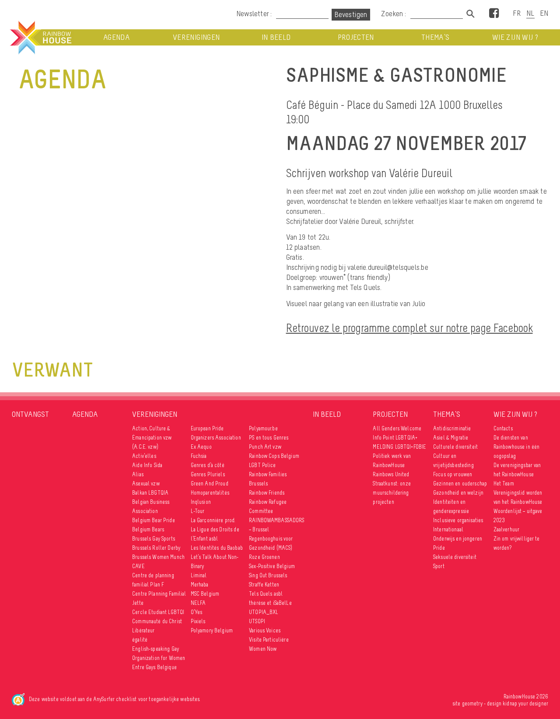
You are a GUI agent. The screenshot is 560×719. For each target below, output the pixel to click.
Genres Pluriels (208, 474)
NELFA (198, 603)
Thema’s (435, 37)
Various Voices (264, 630)
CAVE (138, 566)
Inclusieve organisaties (458, 520)
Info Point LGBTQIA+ (395, 437)
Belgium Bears (148, 529)
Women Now (262, 649)
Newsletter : (254, 13)
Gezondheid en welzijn (458, 492)
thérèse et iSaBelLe (270, 603)
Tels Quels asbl (266, 593)
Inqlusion (201, 502)
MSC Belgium (205, 593)
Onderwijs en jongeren (457, 538)
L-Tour (198, 511)
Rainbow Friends (266, 492)
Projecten (356, 37)
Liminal (199, 575)
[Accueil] (40, 37)
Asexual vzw (146, 483)
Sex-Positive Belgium (272, 566)
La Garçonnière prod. (213, 520)
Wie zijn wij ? (515, 37)
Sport (438, 566)
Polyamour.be (263, 428)
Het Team (504, 483)
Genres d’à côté (207, 465)
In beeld (276, 37)
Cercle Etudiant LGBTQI (158, 612)
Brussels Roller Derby (156, 547)
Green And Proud (209, 483)
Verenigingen (196, 37)
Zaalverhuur (507, 529)
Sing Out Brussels (268, 575)
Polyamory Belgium (212, 630)
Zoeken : (394, 13)
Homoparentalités (210, 492)
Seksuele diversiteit (454, 557)
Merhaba (200, 584)
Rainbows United (391, 474)
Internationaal (448, 529)
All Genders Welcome (397, 428)
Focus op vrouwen (452, 474)
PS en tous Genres (268, 437)
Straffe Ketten (264, 584)
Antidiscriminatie (452, 428)
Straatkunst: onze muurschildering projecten (391, 492)
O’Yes (197, 612)
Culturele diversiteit (455, 446)
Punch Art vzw (265, 446)
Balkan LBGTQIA (150, 492)
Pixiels (198, 621)
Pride (439, 547)
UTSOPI (257, 621)
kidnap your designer (525, 703)
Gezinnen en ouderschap (460, 483)
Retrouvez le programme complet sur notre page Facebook (409, 328)
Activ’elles (144, 456)
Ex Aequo (201, 446)
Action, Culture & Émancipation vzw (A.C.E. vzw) (152, 437)
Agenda (116, 37)
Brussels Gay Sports (153, 538)
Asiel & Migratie (450, 437)
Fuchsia (199, 456)
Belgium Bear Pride (153, 520)
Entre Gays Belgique (154, 667)
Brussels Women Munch (158, 557)
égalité (139, 639)
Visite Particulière (269, 639)
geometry (472, 703)
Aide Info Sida (147, 465)
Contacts (503, 428)
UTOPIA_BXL (263, 612)
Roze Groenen (264, 557)
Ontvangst (30, 414)
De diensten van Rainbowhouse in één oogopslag (517, 446)
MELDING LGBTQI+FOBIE (399, 446)
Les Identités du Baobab (217, 547)
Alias (138, 474)
